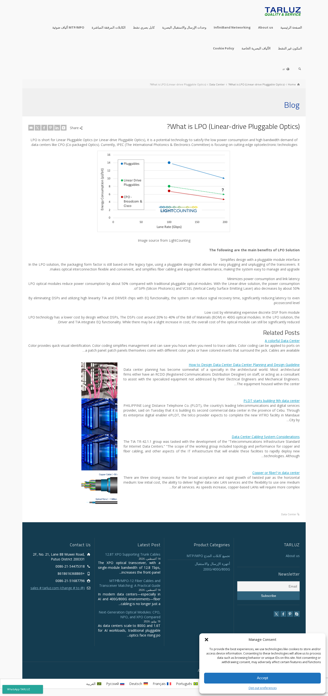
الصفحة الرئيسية (291, 27)
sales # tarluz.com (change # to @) (57, 588)
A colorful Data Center (282, 340)
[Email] (31, 128)
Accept (262, 678)
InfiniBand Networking (232, 27)
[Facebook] (44, 128)
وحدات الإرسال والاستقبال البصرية (184, 27)
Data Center (289, 514)
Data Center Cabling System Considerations (266, 436)
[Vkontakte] (64, 128)
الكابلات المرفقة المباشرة (109, 27)
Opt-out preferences (263, 688)
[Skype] (297, 614)
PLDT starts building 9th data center (271, 400)
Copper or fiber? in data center (276, 472)
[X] (38, 128)
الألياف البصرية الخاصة (256, 48)
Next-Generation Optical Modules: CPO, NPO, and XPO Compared (129, 614)
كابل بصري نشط (144, 27)
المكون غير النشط (290, 48)
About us (265, 27)
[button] (206, 639)
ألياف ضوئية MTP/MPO (68, 27)
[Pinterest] (51, 128)
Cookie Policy (223, 48)
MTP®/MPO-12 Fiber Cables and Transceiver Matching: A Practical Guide (129, 583)
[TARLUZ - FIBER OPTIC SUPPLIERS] (283, 11)
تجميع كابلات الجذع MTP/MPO (208, 555)
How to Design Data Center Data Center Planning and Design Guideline (244, 364)
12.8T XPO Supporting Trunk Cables (132, 554)
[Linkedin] (57, 128)
